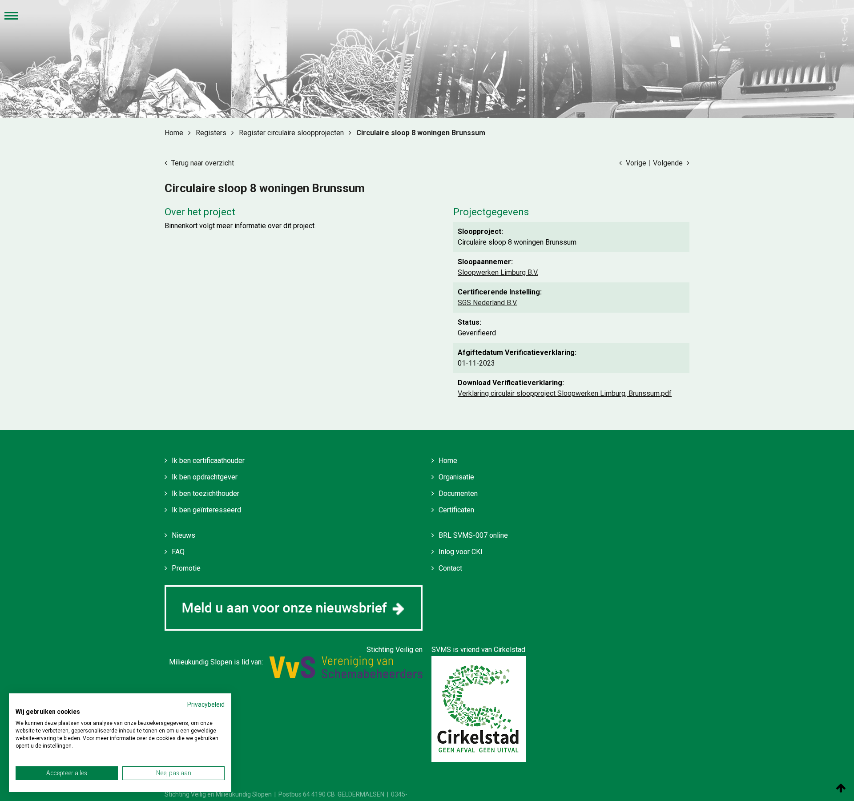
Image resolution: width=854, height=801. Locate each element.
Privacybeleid (206, 704)
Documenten (458, 493)
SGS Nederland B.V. (487, 302)
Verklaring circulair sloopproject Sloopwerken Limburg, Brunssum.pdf (565, 393)
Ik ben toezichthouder (205, 493)
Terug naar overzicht (201, 163)
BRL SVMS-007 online (473, 535)
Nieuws (183, 535)
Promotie (186, 568)
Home (448, 460)
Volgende (669, 163)
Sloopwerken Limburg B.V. (498, 272)
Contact (450, 568)
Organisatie (456, 477)
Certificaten (456, 510)
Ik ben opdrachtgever (205, 477)
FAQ (178, 551)
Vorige (635, 163)
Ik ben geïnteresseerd (206, 510)
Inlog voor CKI (461, 551)
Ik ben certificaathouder (208, 460)
